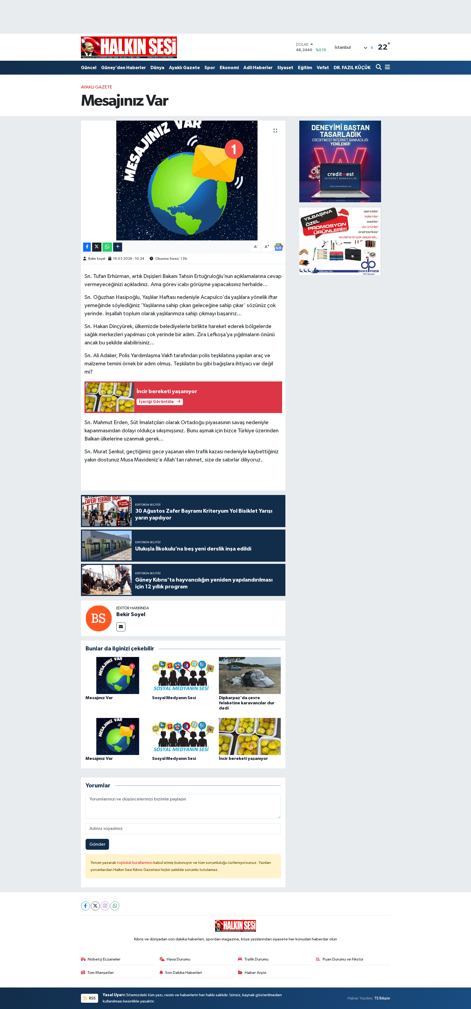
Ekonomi (229, 67)
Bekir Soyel (96, 259)
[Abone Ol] (278, 246)
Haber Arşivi (255, 973)
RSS (92, 998)
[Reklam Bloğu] (340, 161)
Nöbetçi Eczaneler (104, 959)
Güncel (88, 67)
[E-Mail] (120, 626)
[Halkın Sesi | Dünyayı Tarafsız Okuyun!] (129, 47)
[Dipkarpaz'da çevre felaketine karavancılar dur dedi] (250, 675)
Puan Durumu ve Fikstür (343, 959)
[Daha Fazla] (117, 247)
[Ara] (379, 68)
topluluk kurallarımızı (135, 863)
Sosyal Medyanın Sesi (174, 698)
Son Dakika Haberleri (183, 973)
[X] (95, 905)
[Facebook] (85, 905)
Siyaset (285, 67)
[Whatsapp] (114, 905)
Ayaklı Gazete (184, 67)
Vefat (323, 67)
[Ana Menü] (386, 68)
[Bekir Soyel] (99, 618)
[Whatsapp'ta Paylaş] (107, 247)
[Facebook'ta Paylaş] (87, 247)
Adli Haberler (258, 67)
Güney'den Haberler (123, 67)
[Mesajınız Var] (183, 180)
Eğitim (305, 67)
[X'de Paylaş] (96, 247)
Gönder (97, 844)
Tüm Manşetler (100, 973)
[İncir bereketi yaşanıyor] (250, 736)
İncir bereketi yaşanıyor (243, 758)
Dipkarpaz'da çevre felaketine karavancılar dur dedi (246, 703)
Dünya (157, 67)
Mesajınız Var (99, 698)
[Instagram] (105, 905)
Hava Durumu (178, 959)
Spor (209, 67)
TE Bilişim (382, 998)
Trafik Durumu (256, 959)
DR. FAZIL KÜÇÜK (352, 67)
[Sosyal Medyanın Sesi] (183, 675)
